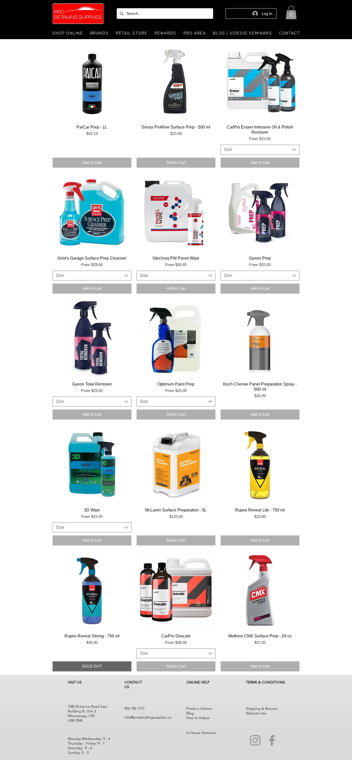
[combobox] (260, 150)
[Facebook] (272, 740)
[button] (291, 12)
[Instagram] (255, 740)
